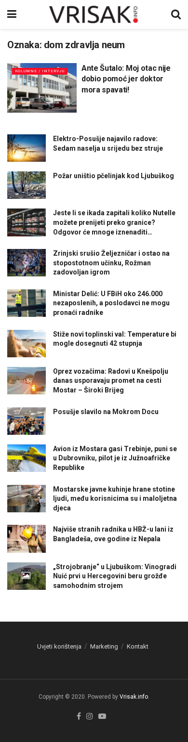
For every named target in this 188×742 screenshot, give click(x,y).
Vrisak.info (134, 696)
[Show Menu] (11, 14)
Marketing (104, 646)
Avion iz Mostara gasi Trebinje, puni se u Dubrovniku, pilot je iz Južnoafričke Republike (115, 458)
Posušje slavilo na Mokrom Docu (106, 412)
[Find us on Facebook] (79, 716)
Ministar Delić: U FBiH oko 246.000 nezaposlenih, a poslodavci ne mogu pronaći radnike (111, 303)
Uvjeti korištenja (59, 646)
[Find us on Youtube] (102, 716)
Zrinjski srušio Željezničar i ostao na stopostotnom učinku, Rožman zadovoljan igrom (111, 262)
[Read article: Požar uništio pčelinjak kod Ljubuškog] (26, 185)
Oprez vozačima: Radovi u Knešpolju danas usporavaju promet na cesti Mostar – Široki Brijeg (110, 380)
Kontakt (137, 646)
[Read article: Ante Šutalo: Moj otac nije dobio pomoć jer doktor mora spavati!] (42, 88)
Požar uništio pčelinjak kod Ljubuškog (113, 176)
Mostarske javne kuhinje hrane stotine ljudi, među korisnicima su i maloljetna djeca (115, 498)
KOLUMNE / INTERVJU (40, 71)
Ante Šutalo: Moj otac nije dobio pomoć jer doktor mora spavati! (126, 79)
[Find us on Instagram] (89, 716)
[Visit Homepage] (94, 14)
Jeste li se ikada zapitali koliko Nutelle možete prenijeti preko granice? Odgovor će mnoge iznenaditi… (114, 222)
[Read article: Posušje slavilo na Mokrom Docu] (26, 421)
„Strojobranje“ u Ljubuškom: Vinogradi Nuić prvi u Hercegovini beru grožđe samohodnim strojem (114, 576)
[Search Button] (176, 14)
